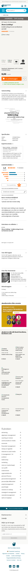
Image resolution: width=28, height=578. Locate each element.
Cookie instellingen (16, 555)
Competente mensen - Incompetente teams (5, 412)
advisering (5, 432)
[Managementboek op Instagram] (18, 566)
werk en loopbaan (7, 498)
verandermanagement (8, 495)
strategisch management (9, 492)
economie (4, 443)
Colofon (18, 553)
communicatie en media (8, 440)
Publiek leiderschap (7, 354)
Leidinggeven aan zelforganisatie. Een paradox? (6, 384)
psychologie (5, 487)
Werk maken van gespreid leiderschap (20, 356)
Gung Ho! (18, 410)
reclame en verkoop (7, 489)
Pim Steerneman (12, 22)
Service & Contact (11, 560)
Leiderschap (5, 15)
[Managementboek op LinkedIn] (10, 566)
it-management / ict (7, 454)
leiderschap (5, 459)
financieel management (8, 446)
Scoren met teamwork (19, 383)
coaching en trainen (7, 438)
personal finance (6, 476)
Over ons (19, 560)
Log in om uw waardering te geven (10, 188)
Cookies (8, 555)
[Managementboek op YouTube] (14, 566)
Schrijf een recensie (8, 191)
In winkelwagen (12, 79)
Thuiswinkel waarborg (14, 551)
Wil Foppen (4, 22)
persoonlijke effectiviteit (8, 481)
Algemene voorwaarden (8, 553)
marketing (4, 462)
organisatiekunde (7, 473)
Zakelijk (4, 518)
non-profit (4, 468)
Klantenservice (6, 515)
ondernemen (5, 470)
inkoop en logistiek (7, 449)
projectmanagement (7, 484)
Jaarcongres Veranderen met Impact (13, 310)
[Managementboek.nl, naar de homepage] (6, 6)
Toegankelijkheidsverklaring (13, 558)
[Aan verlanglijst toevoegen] (24, 79)
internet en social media (9, 451)
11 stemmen (11, 31)
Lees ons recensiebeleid (7, 195)
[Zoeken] (25, 10)
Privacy (22, 553)
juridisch (4, 457)
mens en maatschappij (8, 465)
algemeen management (9, 435)
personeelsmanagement (9, 479)
